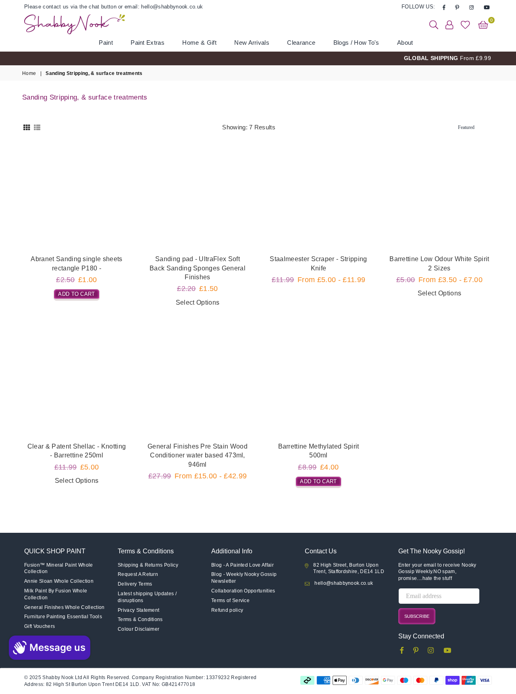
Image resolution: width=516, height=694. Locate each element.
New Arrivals (251, 42)
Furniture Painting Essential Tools (63, 616)
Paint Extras (147, 42)
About (405, 42)
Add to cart (76, 293)
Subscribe (416, 616)
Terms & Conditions (140, 619)
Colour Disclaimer (138, 629)
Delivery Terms (135, 584)
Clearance (301, 42)
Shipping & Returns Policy (148, 565)
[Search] (434, 24)
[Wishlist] (465, 24)
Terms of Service (230, 600)
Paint (106, 42)
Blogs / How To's (356, 42)
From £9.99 (447, 58)
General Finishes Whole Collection (64, 607)
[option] (258, 58)
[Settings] (449, 24)
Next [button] (503, 58)
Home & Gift (199, 42)
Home (29, 73)
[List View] (37, 127)
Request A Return (138, 574)
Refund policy (227, 610)
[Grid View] (26, 127)
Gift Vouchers (39, 626)
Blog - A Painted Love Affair (242, 565)
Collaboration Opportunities (243, 591)
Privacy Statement (138, 610)
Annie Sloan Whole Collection (59, 581)
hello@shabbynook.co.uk (343, 583)
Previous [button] (13, 58)
